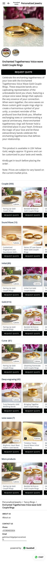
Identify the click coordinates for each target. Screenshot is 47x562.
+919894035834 (8, 530)
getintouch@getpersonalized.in (14, 538)
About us (6, 517)
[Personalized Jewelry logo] (16, 3)
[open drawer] (3, 3)
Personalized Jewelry (31, 3)
